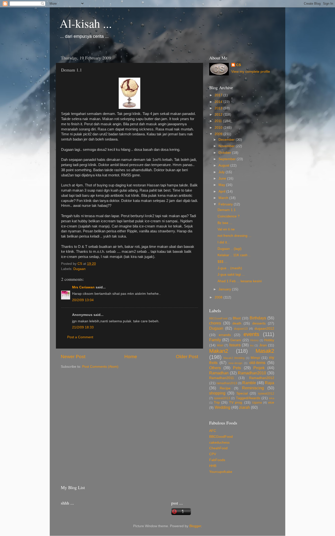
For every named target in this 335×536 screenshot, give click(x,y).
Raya (269, 383)
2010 (219, 127)
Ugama (257, 402)
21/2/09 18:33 (83, 327)
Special (242, 393)
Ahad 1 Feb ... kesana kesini (240, 281)
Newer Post (73, 356)
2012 (219, 114)
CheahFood (218, 448)
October (225, 153)
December (227, 139)
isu (252, 345)
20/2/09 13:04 (83, 300)
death (236, 323)
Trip (217, 402)
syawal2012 (266, 393)
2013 (219, 108)
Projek (259, 368)
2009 (219, 134)
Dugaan (79, 269)
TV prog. (236, 402)
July (222, 172)
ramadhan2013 (227, 383)
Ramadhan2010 (252, 373)
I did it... (224, 242)
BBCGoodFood (218, 318)
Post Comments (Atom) (100, 366)
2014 (219, 102)
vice (271, 402)
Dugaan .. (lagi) (230, 249)
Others (215, 368)
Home (130, 356)
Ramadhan (219, 373)
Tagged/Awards (248, 398)
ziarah (244, 407)
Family (215, 340)
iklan (220, 345)
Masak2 (265, 351)
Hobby (269, 340)
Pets (237, 368)
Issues (235, 345)
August (224, 165)
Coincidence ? (229, 216)
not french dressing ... (234, 236)
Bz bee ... (225, 223)
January (225, 289)
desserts (259, 323)
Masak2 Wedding (234, 357)
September (228, 159)
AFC (212, 431)
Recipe (225, 388)
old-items (257, 362)
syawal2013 (222, 398)
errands (225, 335)
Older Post (187, 356)
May (222, 185)
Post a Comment (80, 337)
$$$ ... (222, 262)
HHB (212, 466)
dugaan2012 (264, 328)
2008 (219, 297)
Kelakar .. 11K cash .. (234, 255)
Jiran (263, 345)
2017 (219, 95)
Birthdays (258, 318)
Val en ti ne (226, 229)
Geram (235, 340)
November (227, 146)
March (224, 198)
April (222, 191)
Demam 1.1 (227, 210)
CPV (212, 454)
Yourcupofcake (220, 472)
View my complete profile (250, 71)
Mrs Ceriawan (83, 287)
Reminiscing (253, 388)
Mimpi (255, 358)
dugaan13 (241, 328)
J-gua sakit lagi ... (231, 274)
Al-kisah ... (86, 23)
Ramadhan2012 (261, 378)
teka (271, 398)
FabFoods (217, 460)
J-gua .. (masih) (230, 268)
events (251, 334)
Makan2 (218, 351)
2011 (219, 121)
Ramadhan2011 (221, 378)
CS (238, 65)
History (254, 340)
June (223, 178)
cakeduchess (219, 442)
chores (215, 323)
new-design (235, 363)
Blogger (195, 526)
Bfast (237, 318)
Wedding (222, 407)
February (226, 204)
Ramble (249, 383)
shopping (217, 393)
